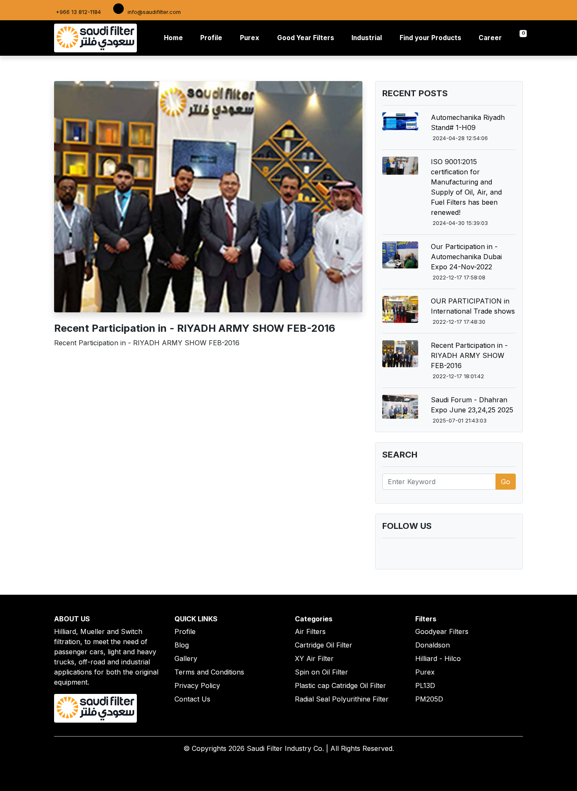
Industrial (366, 38)
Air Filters (310, 631)
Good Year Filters (305, 38)
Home (175, 37)
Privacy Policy (197, 685)
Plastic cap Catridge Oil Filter (340, 685)
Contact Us (192, 699)
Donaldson (432, 645)
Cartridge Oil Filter (323, 645)
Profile (211, 38)
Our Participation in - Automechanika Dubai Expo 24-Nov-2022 (466, 256)
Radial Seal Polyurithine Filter (342, 699)
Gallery (185, 658)
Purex (249, 38)
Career (490, 38)
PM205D (429, 699)
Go (505, 481)
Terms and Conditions (209, 672)
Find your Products (430, 38)
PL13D (425, 685)
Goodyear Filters (441, 631)
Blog (181, 645)
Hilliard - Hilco (438, 658)
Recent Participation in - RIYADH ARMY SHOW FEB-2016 (469, 355)
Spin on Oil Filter (321, 672)
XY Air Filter (314, 658)
